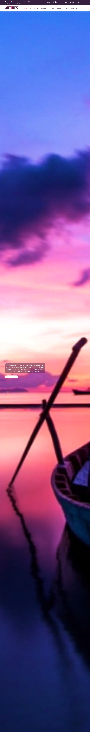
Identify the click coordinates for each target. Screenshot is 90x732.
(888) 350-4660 (27, 1)
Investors (59, 8)
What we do (36, 8)
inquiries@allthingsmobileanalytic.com (13, 1)
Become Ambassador (12, 377)
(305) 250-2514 (18, 3)
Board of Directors (74, 2)
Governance (66, 8)
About (29, 8)
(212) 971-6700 (9, 3)
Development (52, 8)
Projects (72, 8)
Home (25, 8)
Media (66, 2)
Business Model (43, 8)
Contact (77, 8)
